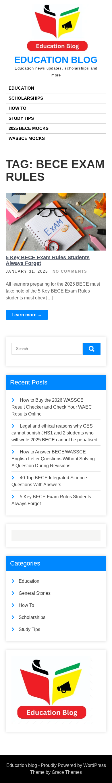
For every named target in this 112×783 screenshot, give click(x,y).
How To (17, 108)
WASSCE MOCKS (27, 138)
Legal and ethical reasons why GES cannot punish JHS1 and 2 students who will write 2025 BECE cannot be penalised (54, 433)
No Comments (70, 271)
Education (21, 88)
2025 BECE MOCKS (29, 128)
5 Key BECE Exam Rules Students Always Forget (48, 260)
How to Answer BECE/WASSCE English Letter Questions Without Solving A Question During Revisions (53, 458)
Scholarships (26, 98)
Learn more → (26, 314)
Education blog (56, 60)
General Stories (35, 593)
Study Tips (21, 118)
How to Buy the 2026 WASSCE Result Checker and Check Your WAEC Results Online (51, 407)
